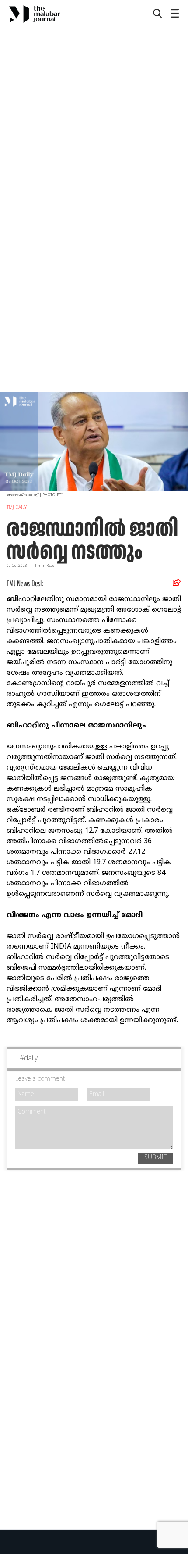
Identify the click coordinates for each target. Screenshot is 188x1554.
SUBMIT (155, 1157)
